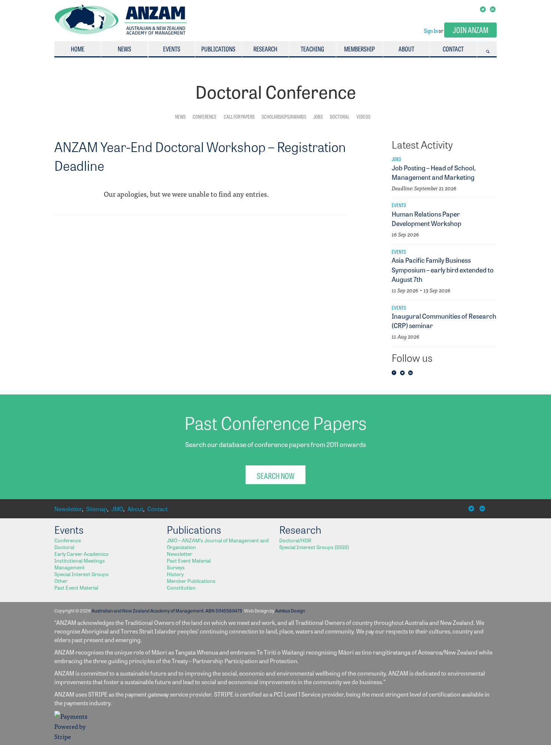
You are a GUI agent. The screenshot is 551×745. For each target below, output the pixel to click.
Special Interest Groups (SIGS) (314, 547)
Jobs (318, 116)
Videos (363, 116)
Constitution (181, 587)
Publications (218, 48)
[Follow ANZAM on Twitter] (403, 373)
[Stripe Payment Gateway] (73, 736)
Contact (453, 48)
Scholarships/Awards (284, 116)
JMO (117, 508)
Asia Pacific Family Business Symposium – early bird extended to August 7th (443, 269)
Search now (275, 475)
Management (69, 567)
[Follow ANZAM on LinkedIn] (411, 373)
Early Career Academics (81, 553)
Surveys (176, 567)
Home (77, 48)
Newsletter (68, 508)
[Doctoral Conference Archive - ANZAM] (120, 32)
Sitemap (96, 508)
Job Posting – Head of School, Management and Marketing (434, 172)
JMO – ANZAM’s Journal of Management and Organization (218, 543)
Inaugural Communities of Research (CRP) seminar (444, 320)
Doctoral (339, 116)
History (175, 574)
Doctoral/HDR (295, 540)
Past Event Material (76, 587)
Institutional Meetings (79, 560)
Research (265, 48)
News (124, 48)
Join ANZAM (470, 29)
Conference (205, 116)
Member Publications (191, 580)
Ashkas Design (290, 610)
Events (171, 48)
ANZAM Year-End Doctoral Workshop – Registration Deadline (200, 156)
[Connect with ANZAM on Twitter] (483, 8)
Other (60, 580)
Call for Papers (239, 116)
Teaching (312, 48)
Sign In (431, 30)
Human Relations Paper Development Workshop (426, 218)
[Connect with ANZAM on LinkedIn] (493, 8)
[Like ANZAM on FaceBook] (395, 373)
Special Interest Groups (81, 574)
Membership (359, 48)
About (406, 48)
